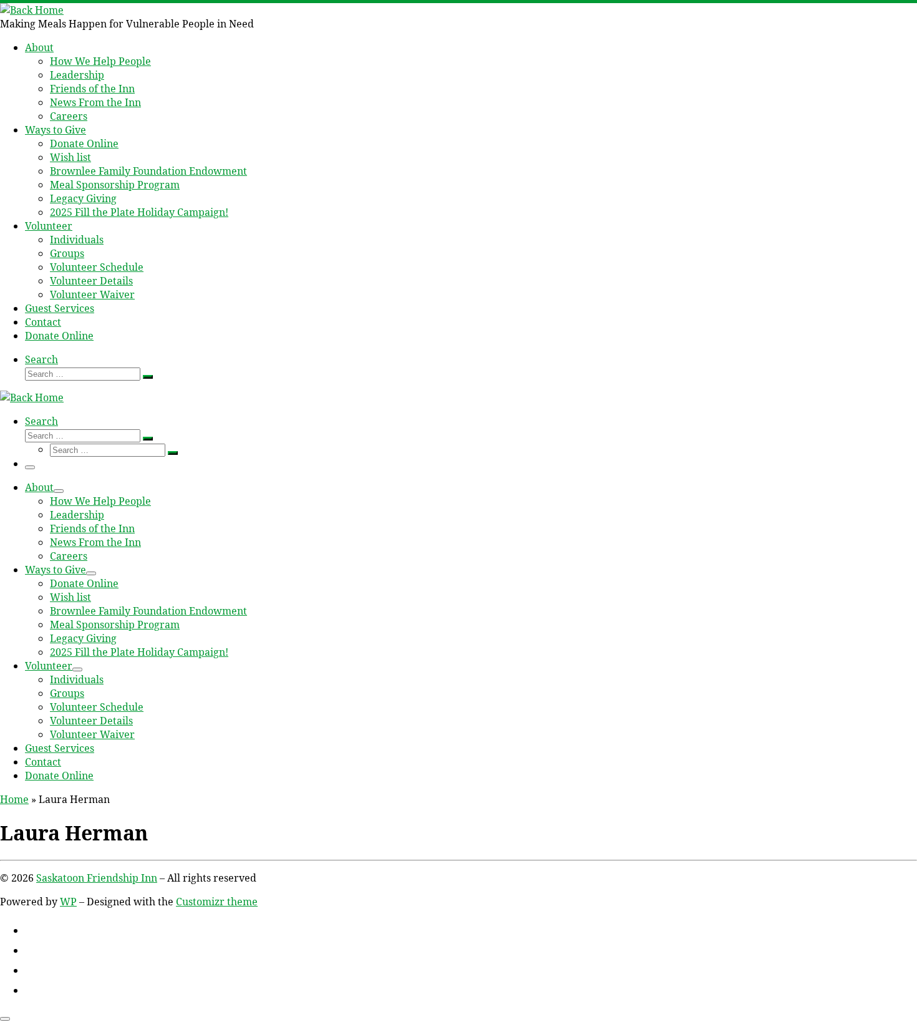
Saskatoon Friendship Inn (96, 878)
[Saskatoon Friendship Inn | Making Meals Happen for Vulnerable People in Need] (32, 10)
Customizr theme (217, 901)
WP (68, 901)
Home (14, 799)
